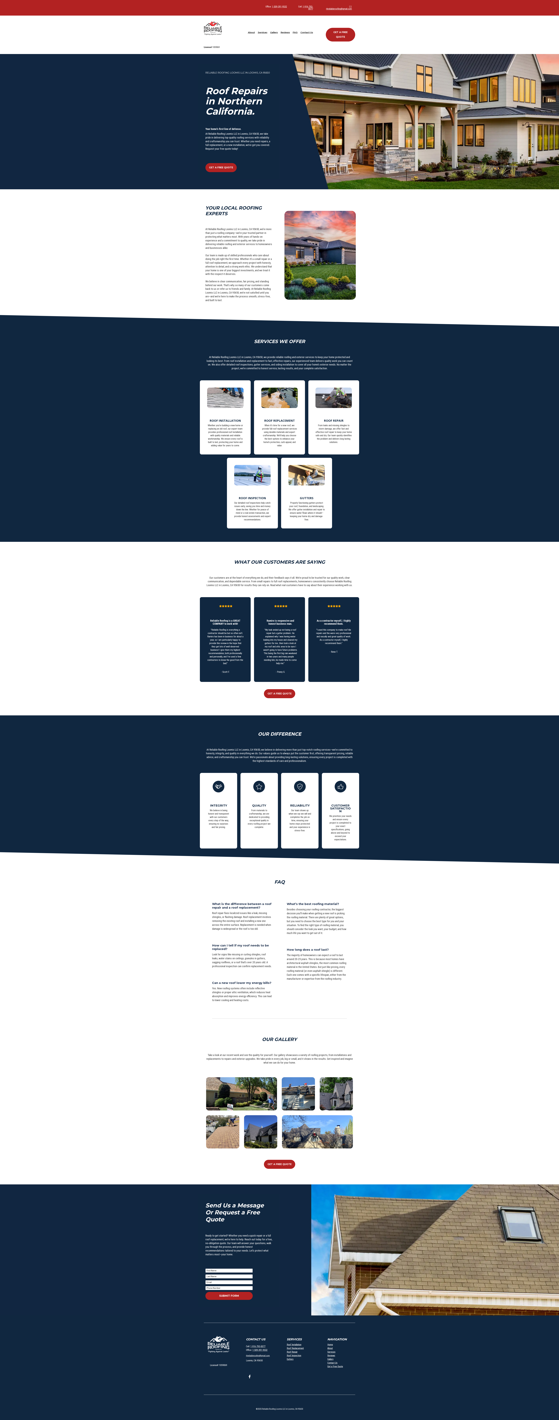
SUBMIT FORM (229, 1295)
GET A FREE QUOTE (340, 34)
